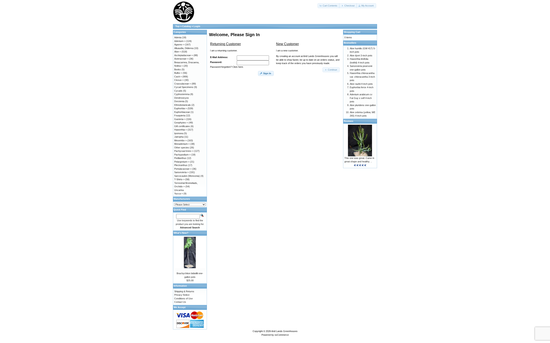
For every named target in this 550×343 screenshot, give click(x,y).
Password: (216, 62)
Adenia (177, 37)
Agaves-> (179, 44)
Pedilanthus (180, 158)
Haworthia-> (180, 129)
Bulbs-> (178, 73)
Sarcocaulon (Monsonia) (187, 176)
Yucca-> (178, 193)
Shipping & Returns (184, 291)
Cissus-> (179, 80)
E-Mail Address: (219, 57)
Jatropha (178, 136)
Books (177, 69)
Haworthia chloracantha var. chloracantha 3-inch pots (362, 77)
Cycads (178, 90)
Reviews (348, 121)
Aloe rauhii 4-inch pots (361, 84)
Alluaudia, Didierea (183, 48)
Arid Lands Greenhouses (284, 331)
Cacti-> (178, 76)
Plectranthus (180, 165)
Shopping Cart (352, 32)
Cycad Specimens (183, 87)
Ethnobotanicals (182, 105)
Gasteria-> (179, 119)
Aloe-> (177, 51)
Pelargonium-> (181, 161)
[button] (329, 5)
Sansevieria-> (181, 172)
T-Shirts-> (179, 179)
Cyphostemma (181, 94)
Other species (181, 147)
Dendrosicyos (181, 98)
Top (177, 26)
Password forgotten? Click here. (227, 67)
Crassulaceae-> (182, 83)
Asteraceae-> (181, 58)
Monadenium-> (182, 144)
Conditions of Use (183, 298)
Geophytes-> (181, 122)
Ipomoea (178, 133)
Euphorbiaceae (182, 112)
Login (197, 26)
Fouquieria (179, 115)
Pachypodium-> (182, 154)
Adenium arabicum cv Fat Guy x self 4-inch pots (361, 98)
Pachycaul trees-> (183, 151)
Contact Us (180, 302)
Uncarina (179, 190)
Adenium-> (179, 41)
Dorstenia (179, 101)
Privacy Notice (181, 295)
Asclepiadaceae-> (183, 55)
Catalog (186, 26)
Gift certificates (182, 126)
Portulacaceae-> (182, 169)
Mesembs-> (180, 140)
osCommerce (282, 335)
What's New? (181, 233)
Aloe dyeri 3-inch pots (361, 55)
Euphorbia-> (180, 108)
